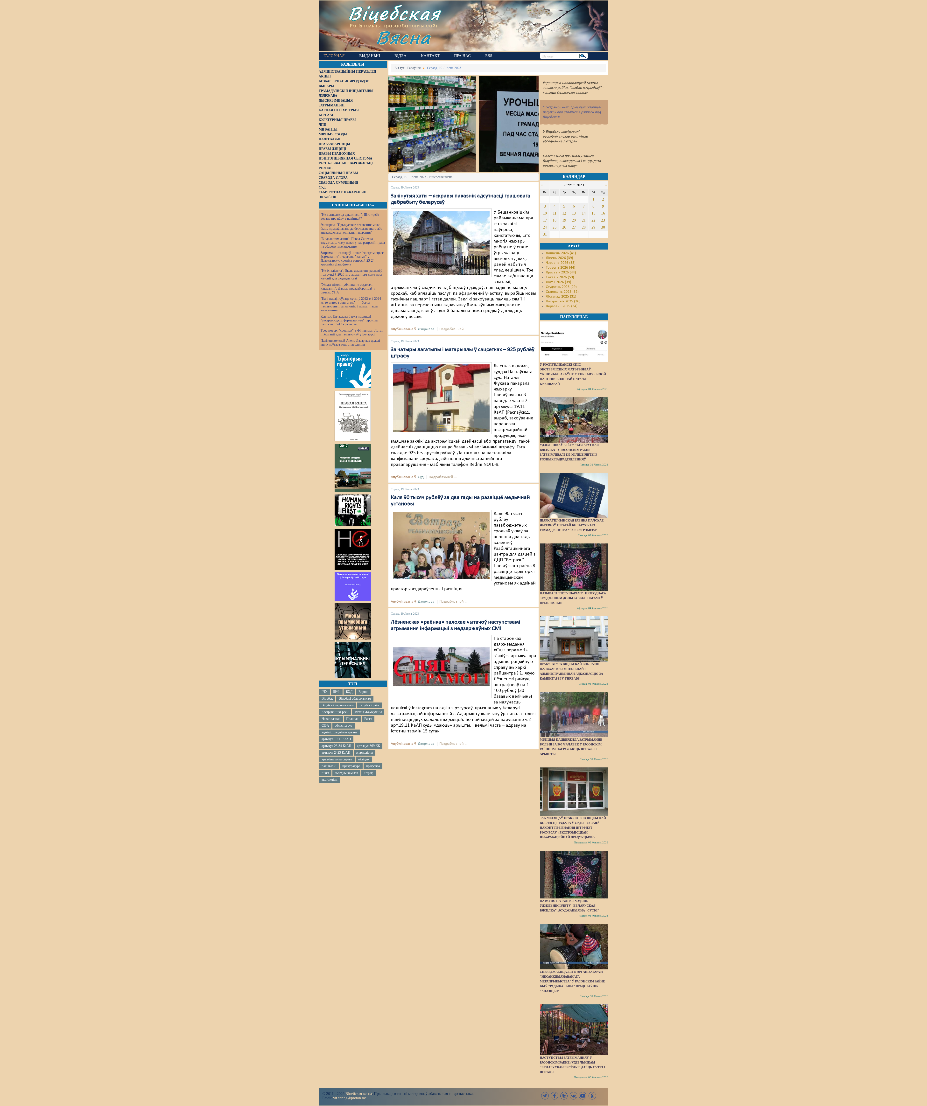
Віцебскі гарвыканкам (338, 705)
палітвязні (329, 766)
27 (574, 227)
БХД (349, 692)
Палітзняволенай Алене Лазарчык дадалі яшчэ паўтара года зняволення (350, 342)
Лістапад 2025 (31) (561, 297)
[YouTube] (583, 1096)
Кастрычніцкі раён (335, 712)
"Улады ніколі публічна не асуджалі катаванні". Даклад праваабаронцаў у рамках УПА (348, 288)
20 (574, 220)
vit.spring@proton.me (349, 1098)
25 (554, 227)
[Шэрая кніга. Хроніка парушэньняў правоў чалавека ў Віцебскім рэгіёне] (353, 416)
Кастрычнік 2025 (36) (563, 301)
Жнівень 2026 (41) (561, 253)
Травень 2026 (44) (560, 268)
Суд (421, 477)
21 (584, 220)
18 (554, 220)
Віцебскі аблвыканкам (355, 698)
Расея (368, 719)
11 (554, 213)
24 (545, 227)
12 (564, 213)
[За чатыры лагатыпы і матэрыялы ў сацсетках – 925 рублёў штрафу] (441, 398)
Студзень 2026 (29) (561, 287)
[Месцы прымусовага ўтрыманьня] (353, 621)
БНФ (336, 692)
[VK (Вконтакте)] (573, 1096)
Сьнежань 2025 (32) (562, 292)
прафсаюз (373, 766)
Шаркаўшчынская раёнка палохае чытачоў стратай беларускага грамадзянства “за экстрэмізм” (572, 525)
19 (564, 220)
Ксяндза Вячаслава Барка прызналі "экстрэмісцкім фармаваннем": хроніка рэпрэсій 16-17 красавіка (349, 320)
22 (593, 220)
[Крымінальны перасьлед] (353, 660)
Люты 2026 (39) (558, 282)
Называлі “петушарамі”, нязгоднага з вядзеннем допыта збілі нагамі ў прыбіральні (573, 598)
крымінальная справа (337, 759)
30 (603, 227)
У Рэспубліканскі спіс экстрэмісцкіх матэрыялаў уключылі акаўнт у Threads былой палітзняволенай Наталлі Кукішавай (573, 374)
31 (545, 234)
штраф (368, 773)
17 (545, 220)
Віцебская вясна (358, 1094)
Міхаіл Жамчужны (368, 712)
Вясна (403, 37)
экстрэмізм (329, 779)
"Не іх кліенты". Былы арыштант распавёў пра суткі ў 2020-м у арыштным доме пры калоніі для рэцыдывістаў (351, 274)
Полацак (352, 719)
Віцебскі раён (369, 705)
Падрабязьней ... (453, 329)
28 (584, 227)
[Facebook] (554, 1096)
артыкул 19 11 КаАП (336, 739)
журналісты (364, 752)
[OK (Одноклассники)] (592, 1096)
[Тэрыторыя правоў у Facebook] (353, 370)
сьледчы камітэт (346, 773)
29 (593, 227)
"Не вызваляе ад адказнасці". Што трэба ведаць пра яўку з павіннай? (350, 216)
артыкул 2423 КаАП (336, 752)
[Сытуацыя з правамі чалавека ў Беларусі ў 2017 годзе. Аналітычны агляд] (353, 586)
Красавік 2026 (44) (561, 272)
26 (564, 227)
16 (603, 213)
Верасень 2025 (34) (561, 306)
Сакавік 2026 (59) (560, 277)
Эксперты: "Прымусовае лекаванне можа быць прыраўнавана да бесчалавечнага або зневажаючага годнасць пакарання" (351, 228)
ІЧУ (324, 692)
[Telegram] (545, 1096)
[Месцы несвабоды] (353, 468)
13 (574, 213)
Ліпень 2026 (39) (559, 258)
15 (593, 213)
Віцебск (327, 698)
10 (545, 213)
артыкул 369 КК (368, 746)
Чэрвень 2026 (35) (561, 263)
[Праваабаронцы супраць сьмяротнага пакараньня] (353, 549)
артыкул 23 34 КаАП (336, 746)
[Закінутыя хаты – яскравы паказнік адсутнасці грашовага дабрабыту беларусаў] (441, 243)
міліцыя (363, 759)
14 (584, 213)
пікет (325, 773)
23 (603, 220)
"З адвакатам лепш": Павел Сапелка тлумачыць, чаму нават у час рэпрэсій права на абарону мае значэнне (353, 242)
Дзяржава (426, 329)
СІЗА (325, 725)
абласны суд (343, 725)
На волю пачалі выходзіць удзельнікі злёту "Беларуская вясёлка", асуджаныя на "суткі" (569, 905)
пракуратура (351, 766)
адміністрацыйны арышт (339, 732)
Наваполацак (331, 719)
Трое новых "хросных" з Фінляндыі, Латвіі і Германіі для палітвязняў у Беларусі (352, 332)
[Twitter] (564, 1096)
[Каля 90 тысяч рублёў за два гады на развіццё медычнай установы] (441, 545)
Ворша (363, 692)
